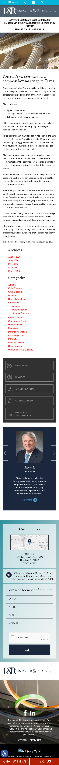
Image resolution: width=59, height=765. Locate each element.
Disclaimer (35, 740)
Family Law (13, 302)
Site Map (22, 740)
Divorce (12, 295)
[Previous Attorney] (5, 453)
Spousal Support (20, 313)
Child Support (15, 292)
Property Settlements (23, 414)
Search (42, 2)
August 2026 (14, 257)
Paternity (12, 339)
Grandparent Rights (17, 321)
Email (33, 2)
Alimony (12, 285)
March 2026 (14, 271)
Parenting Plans (16, 335)
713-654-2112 (36, 29)
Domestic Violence (17, 299)
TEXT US (44, 761)
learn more (27, 499)
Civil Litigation (24, 388)
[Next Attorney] (53, 453)
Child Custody (15, 288)
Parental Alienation (17, 332)
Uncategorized (15, 346)
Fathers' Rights (15, 317)
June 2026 (13, 260)
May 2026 (13, 264)
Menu (15, 2)
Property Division (16, 342)
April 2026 (13, 267)
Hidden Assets (15, 325)
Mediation (13, 328)
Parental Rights (19, 310)
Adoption (16, 306)
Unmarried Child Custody (20, 350)
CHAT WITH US (14, 761)
